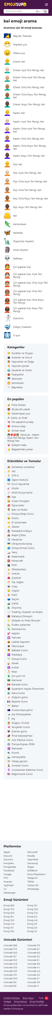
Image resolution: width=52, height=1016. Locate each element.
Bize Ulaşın (28, 998)
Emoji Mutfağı (37, 1001)
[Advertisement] (26, 814)
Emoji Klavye (20, 1001)
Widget (7, 1001)
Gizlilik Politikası (12, 998)
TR (37, 11)
